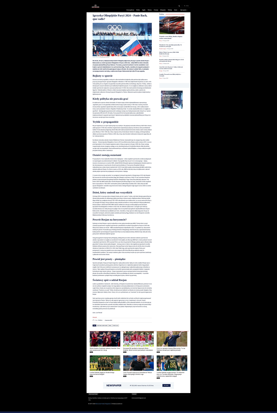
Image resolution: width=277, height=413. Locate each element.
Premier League (162, 48)
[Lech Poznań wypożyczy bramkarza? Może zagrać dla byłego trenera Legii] (138, 363)
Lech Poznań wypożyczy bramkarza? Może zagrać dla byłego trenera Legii (137, 373)
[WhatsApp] (150, 320)
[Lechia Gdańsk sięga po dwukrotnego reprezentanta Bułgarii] (105, 363)
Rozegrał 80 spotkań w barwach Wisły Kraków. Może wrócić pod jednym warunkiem (138, 349)
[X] (188, 6)
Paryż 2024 (115, 325)
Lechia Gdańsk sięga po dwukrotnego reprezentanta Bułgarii (102, 373)
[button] (179, 6)
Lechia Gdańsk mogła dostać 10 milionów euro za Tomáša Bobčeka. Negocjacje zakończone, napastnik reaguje (170, 374)
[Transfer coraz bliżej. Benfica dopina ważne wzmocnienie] (171, 25)
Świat (95, 317)
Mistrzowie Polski (100, 403)
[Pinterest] (147, 320)
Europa (160, 70)
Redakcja (100, 320)
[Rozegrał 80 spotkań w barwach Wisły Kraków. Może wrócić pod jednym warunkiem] (138, 339)
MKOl (110, 325)
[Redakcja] (94, 320)
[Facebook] (184, 6)
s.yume (94, 57)
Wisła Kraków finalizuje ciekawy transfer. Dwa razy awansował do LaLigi (105, 349)
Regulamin (108, 403)
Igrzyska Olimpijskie (102, 325)
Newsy (160, 40)
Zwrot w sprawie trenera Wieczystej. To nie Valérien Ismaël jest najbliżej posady (171, 349)
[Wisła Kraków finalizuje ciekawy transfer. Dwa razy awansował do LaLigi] (105, 339)
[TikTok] (186, 6)
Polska (91, 352)
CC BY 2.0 (98, 57)
